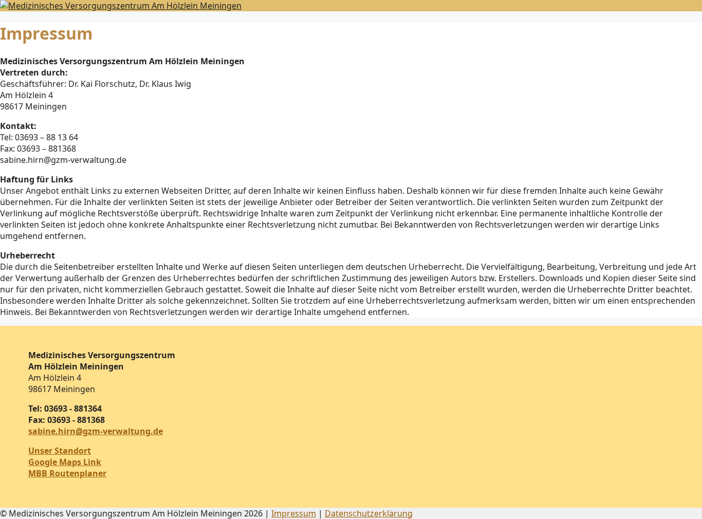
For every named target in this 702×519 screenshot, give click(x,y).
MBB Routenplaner (67, 473)
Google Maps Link (64, 462)
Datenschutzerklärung (369, 513)
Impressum (293, 513)
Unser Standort (59, 450)
